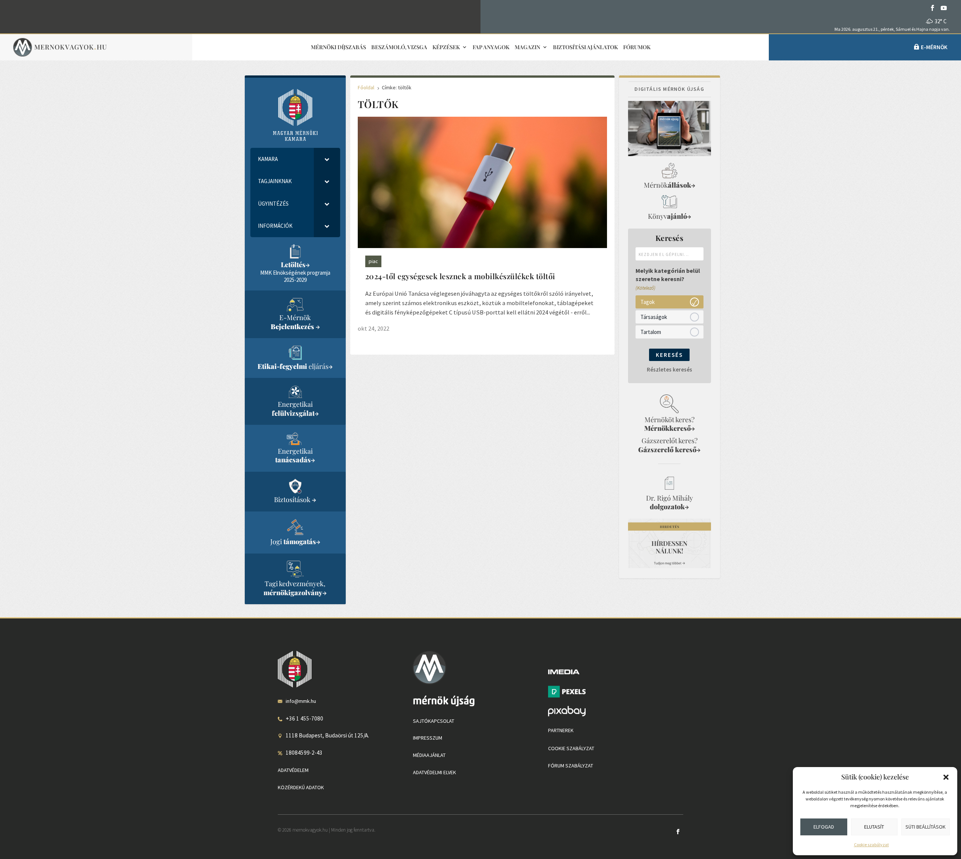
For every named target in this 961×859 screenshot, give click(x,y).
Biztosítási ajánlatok (585, 47)
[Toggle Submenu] (327, 159)
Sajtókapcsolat (433, 721)
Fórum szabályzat (570, 765)
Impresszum (427, 737)
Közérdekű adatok (301, 787)
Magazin (527, 47)
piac (373, 261)
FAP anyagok (491, 47)
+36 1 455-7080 (304, 718)
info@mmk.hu (301, 701)
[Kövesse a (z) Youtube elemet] (944, 8)
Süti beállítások (925, 826)
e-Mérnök (934, 47)
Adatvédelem (293, 770)
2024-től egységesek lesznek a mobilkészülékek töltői (460, 276)
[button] (946, 777)
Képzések (446, 47)
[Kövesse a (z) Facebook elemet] (932, 8)
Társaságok (653, 316)
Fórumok (637, 47)
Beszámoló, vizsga (399, 47)
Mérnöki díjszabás (338, 47)
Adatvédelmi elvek (434, 772)
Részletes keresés (669, 369)
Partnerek (561, 730)
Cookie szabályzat (871, 844)
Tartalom (650, 331)
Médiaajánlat (429, 755)
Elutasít (874, 826)
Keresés (669, 354)
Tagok (647, 301)
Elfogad (823, 826)
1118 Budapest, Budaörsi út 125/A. (327, 735)
